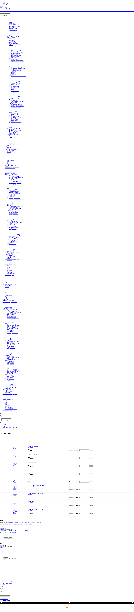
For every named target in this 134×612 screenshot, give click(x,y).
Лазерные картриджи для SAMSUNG (17, 106)
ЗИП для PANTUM (14, 95)
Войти (4, 2)
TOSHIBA (11, 112)
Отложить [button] (10, 529)
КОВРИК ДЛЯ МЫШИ (13, 125)
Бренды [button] (6, 146)
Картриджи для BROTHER (14, 178)
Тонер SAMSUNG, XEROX (16, 107)
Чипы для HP (13, 73)
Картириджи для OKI (15, 87)
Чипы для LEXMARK (15, 84)
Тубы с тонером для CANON (16, 55)
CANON (10, 49)
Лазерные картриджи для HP (16, 69)
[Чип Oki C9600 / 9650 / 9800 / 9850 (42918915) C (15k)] (15, 482)
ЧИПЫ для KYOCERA (15, 78)
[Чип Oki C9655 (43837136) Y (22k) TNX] (15, 497)
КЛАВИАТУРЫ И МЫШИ (9, 254)
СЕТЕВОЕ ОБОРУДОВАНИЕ (12, 134)
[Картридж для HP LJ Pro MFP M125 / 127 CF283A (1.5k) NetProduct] (15, 530)
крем (10, 25)
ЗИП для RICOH (14, 100)
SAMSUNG (11, 103)
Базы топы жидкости (12, 19)
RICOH (10, 99)
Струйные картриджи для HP (16, 70)
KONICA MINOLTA (12, 74)
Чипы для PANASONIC (13, 224)
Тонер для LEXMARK (15, 82)
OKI (9, 85)
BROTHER (11, 45)
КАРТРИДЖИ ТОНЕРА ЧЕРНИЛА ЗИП (14, 44)
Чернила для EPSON (14, 64)
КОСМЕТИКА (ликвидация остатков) (13, 18)
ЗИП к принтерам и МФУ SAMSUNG (17, 105)
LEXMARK (11, 79)
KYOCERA (11, 75)
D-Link (10, 136)
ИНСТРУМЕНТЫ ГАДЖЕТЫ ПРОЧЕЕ (14, 36)
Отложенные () (5, 3)
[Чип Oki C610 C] (15, 472)
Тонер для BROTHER (15, 48)
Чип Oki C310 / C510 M (32, 462)
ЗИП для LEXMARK (14, 80)
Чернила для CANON (15, 56)
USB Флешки (11, 129)
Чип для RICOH (14, 102)
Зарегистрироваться (6, 600)
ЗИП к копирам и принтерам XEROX (17, 117)
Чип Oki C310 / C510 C (32, 454)
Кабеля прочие (11, 40)
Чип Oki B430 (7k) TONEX (33, 446)
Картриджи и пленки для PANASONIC (18, 92)
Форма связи (5, 573)
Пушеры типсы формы (13, 30)
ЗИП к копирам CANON (15, 51)
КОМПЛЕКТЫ (11, 126)
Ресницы (8, 161)
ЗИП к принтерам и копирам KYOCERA (18, 76)
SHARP (8, 239)
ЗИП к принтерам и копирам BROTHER (16, 177)
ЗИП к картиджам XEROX (16, 116)
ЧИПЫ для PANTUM (15, 98)
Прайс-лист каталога (4, 430)
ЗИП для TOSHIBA (14, 113)
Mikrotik (10, 138)
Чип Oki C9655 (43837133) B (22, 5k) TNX (36, 485)
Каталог (6, 17)
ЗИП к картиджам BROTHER (16, 46)
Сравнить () (5, 4)
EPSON (10, 58)
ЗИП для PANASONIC (15, 91)
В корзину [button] (91, 450)
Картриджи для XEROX (15, 118)
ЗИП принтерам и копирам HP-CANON (18, 68)
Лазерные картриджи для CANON (17, 52)
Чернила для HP (14, 72)
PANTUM (10, 94)
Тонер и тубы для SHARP (15, 110)
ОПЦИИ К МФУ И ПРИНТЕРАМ (15, 122)
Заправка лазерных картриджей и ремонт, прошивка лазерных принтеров (16, 578)
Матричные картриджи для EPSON (17, 61)
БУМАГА (8, 35)
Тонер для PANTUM (14, 97)
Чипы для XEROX (14, 120)
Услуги (8, 145)
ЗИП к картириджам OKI (15, 86)
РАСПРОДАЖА (9, 33)
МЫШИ (10, 127)
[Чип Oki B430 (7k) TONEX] (15, 449)
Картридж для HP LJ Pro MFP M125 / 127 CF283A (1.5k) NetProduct (10, 532)
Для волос (10, 22)
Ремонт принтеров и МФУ (7, 278)
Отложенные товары (8, 147)
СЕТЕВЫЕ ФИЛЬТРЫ (13, 42)
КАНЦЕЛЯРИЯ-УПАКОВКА (12, 43)
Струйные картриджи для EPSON (15, 193)
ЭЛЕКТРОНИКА (10, 253)
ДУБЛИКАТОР (11, 121)
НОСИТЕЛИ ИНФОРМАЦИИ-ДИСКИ (14, 128)
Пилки (10, 29)
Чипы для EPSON (14, 65)
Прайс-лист (7, 148)
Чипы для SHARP (14, 111)
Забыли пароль (5, 599)
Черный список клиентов (7, 583)
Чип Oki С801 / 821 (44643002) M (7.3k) (35, 509)
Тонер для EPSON (14, 63)
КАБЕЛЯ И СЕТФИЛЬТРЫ (12, 37)
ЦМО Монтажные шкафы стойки (15, 143)
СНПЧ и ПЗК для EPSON (13, 192)
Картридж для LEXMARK (15, 81)
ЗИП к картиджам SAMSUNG (16, 104)
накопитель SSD (12, 133)
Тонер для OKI (13, 88)
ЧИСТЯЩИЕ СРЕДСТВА (11, 144)
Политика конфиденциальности (8, 580)
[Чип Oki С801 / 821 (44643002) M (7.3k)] (15, 513)
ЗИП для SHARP (14, 109)
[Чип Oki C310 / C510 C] (15, 457)
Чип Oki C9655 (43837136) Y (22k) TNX (35, 493)
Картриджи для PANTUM (15, 96)
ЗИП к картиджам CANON (16, 50)
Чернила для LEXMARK (15, 83)
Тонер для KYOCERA (13, 207)
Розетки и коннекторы (13, 142)
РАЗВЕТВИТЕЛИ (12, 41)
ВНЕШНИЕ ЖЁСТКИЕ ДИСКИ (15, 130)
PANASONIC (11, 90)
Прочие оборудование (13, 141)
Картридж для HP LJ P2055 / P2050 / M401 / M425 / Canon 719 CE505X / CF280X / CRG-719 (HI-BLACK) (16, 524)
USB (9, 39)
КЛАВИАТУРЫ (12, 124)
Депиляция (11, 21)
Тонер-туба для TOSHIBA (15, 114)
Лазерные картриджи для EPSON (17, 60)
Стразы (8, 162)
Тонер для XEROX (14, 119)
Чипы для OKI (13, 89)
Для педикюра (11, 23)
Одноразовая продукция (13, 28)
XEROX (10, 115)
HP (9, 66)
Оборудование (11, 27)
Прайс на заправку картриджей (8, 277)
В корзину (2, 529)
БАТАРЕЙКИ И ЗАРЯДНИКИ (12, 34)
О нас (4, 279)
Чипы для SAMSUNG (13, 238)
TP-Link (8, 269)
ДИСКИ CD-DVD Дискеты (14, 131)
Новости (4, 280)
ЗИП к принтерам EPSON (15, 59)
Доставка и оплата (6, 582)
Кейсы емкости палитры (13, 24)
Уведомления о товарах (7, 567)
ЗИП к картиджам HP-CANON (16, 67)
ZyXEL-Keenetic (10, 270)
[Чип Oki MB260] (15, 504)
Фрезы (10, 32)
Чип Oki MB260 (31, 501)
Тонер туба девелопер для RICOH (17, 101)
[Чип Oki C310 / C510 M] (15, 465)
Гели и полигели (12, 20)
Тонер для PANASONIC (13, 223)
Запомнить (3, 598)
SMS (1, 599)
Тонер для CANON (14, 54)
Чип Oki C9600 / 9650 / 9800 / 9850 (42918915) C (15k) (38, 477)
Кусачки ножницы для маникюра (15, 26)
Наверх (1, 547)
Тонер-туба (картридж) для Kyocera (15, 208)
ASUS (10, 135)
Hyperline (10, 137)
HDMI (10, 38)
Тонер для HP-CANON (15, 71)
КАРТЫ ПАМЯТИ (12, 132)
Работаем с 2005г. (3, 7)
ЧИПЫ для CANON (14, 57)
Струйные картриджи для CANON (17, 53)
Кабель (10, 140)
